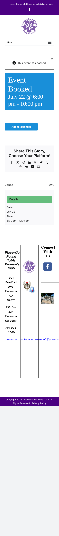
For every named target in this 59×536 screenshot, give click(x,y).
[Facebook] (47, 266)
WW (50, 185)
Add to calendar (21, 126)
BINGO (10, 185)
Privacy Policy (39, 403)
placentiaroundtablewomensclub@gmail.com (31, 4)
